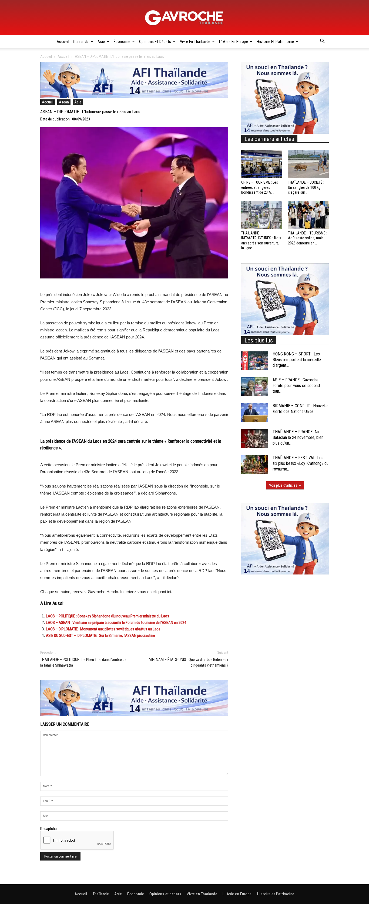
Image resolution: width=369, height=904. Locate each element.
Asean (64, 102)
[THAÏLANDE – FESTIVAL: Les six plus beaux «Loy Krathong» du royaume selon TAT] (254, 464)
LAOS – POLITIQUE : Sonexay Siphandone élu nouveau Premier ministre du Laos (107, 616)
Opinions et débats (155, 41)
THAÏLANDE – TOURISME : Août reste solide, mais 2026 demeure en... (307, 238)
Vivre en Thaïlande (195, 41)
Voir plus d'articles (283, 485)
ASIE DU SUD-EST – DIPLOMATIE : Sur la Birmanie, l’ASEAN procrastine (100, 635)
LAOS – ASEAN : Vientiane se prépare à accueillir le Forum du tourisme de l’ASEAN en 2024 (116, 622)
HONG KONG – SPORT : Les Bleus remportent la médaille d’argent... (297, 359)
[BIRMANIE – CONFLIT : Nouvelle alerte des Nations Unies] (254, 412)
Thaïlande (80, 41)
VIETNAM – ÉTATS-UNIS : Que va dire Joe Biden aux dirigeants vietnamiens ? (188, 662)
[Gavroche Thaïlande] (184, 18)
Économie (122, 41)
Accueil (63, 41)
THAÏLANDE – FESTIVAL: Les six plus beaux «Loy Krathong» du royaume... (300, 463)
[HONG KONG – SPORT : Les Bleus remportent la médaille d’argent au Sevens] (254, 360)
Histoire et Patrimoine (275, 41)
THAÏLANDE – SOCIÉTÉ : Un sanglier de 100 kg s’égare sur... (306, 187)
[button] (322, 42)
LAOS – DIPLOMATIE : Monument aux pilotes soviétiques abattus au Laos (103, 629)
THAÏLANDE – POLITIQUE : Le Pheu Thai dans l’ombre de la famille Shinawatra (83, 662)
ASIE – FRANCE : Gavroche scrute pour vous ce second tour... (296, 385)
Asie (101, 41)
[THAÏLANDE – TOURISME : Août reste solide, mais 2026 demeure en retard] (308, 215)
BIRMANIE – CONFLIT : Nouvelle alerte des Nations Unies (300, 408)
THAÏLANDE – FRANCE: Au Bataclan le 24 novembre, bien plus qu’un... (298, 437)
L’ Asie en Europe (233, 41)
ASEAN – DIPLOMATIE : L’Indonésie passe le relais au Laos (90, 111)
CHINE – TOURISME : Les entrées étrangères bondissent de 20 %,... (259, 187)
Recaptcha (48, 828)
